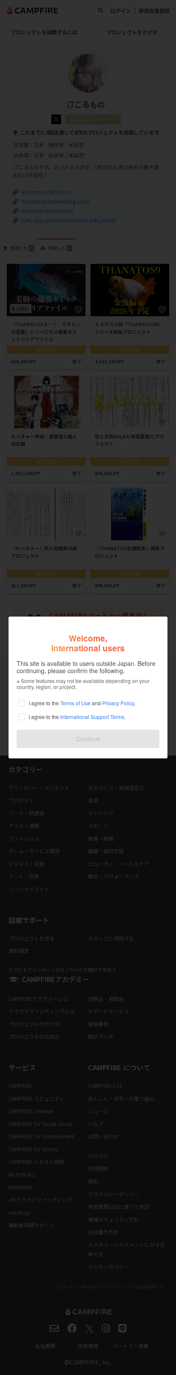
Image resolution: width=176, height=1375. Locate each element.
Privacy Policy (118, 703)
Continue (88, 738)
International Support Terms (92, 716)
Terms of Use (75, 703)
